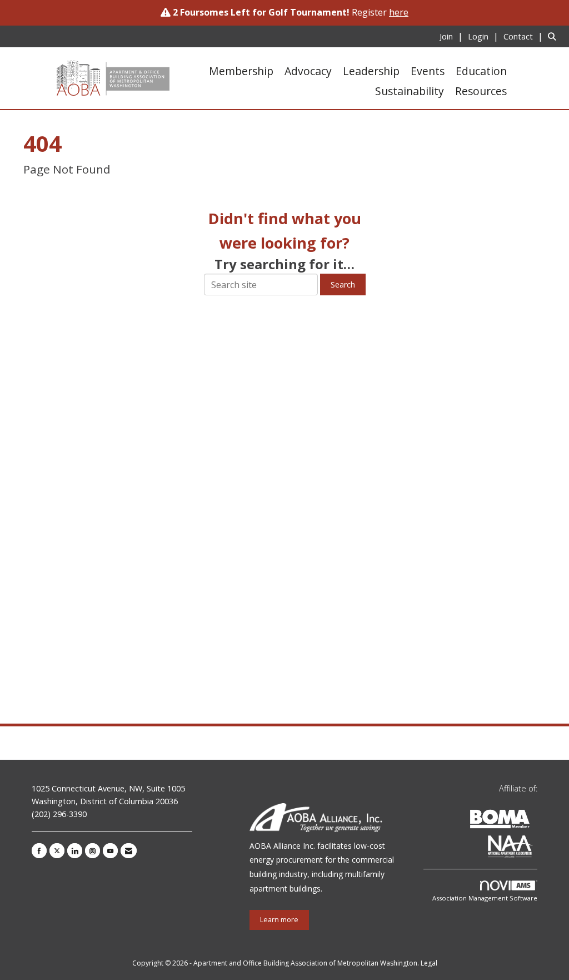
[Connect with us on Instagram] (92, 850)
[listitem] (453, 36)
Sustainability (409, 90)
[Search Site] (554, 36)
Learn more (279, 919)
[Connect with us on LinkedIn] (74, 850)
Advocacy (308, 70)
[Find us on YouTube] (110, 850)
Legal (429, 963)
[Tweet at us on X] (56, 850)
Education (481, 70)
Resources (481, 90)
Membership (241, 70)
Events (428, 70)
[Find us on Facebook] (39, 850)
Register (380, 12)
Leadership (371, 70)
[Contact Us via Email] (129, 850)
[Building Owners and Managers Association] (535, 848)
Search (343, 284)
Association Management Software (484, 898)
